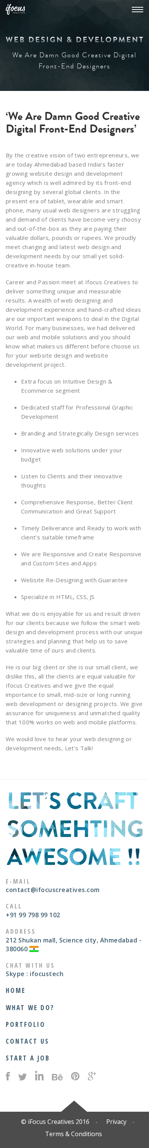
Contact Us (27, 1041)
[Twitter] (22, 1078)
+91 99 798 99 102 (33, 915)
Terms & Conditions (73, 1134)
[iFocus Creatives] (15, 10)
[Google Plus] (92, 1077)
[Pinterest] (75, 1077)
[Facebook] (8, 1077)
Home (16, 990)
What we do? (30, 1007)
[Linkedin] (39, 1077)
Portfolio (25, 1024)
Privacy (116, 1121)
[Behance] (57, 1078)
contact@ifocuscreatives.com (53, 890)
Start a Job (28, 1058)
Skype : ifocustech (34, 974)
